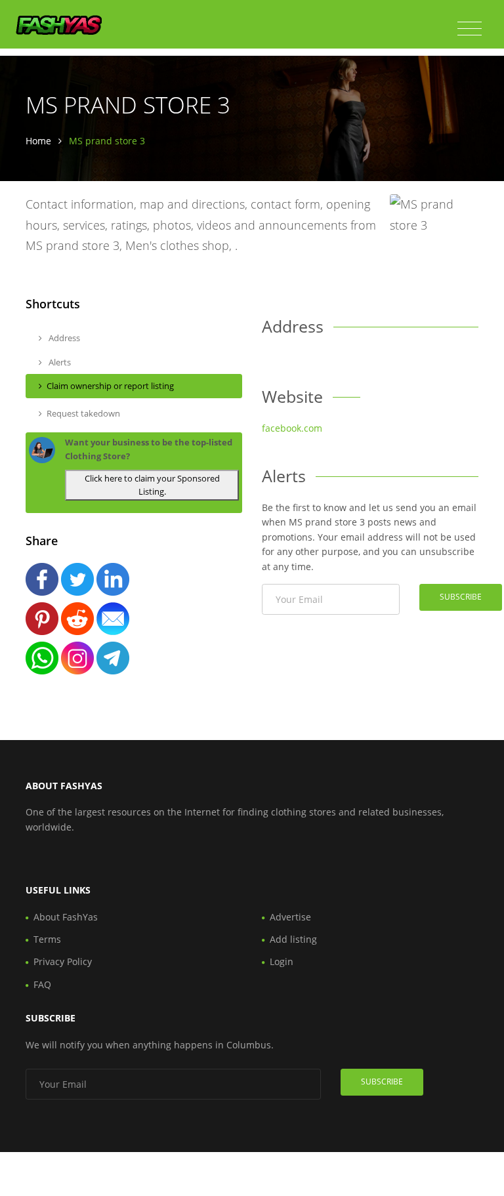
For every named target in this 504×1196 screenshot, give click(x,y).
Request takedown (83, 413)
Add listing (293, 939)
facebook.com (292, 428)
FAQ (42, 984)
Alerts (59, 362)
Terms (47, 939)
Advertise (290, 917)
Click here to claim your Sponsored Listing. (152, 485)
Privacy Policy (62, 961)
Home (38, 140)
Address (63, 338)
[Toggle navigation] (469, 29)
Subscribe (461, 596)
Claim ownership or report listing (110, 386)
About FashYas (65, 917)
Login (281, 961)
